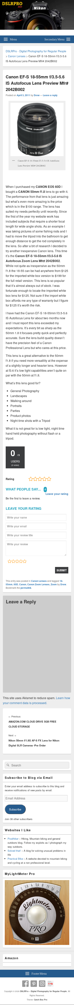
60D (16, 584)
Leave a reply (50, 95)
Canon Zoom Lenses (38, 584)
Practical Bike (15, 858)
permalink (25, 587)
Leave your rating (57, 493)
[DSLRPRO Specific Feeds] (50, 983)
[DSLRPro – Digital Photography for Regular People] (37, 28)
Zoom (54, 584)
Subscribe (15, 809)
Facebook (25, 983)
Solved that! (14, 850)
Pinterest (34, 983)
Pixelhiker (13, 838)
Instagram (42, 983)
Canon (22, 584)
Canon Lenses (39, 581)
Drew (36, 95)
